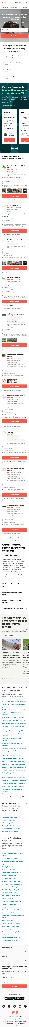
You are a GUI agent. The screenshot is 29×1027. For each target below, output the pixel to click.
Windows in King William (9, 898)
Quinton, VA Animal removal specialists (13, 707)
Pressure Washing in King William (11, 910)
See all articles (9, 635)
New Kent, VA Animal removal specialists (14, 701)
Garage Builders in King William (11, 926)
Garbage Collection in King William (12, 907)
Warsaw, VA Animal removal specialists (13, 778)
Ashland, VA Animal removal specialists (13, 770)
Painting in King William (9, 878)
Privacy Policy (18, 1016)
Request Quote (14, 196)
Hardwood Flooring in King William (12, 935)
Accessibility (14, 1019)
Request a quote (10, 140)
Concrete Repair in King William (11, 940)
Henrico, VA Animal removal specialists (13, 731)
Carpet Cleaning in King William (11, 929)
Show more (24, 226)
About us (4, 961)
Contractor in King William (9, 870)
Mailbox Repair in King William (11, 937)
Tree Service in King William (10, 858)
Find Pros (14, 36)
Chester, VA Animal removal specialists (13, 783)
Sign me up (14, 986)
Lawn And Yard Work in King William (12, 861)
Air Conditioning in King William (11, 895)
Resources (4, 956)
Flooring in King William (9, 893)
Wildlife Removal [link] (14, 7)
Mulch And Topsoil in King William (12, 887)
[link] (5, 134)
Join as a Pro (18, 2)
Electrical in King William (9, 875)
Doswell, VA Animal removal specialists (13, 786)
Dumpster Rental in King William (11, 881)
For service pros (6, 952)
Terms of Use (10, 1016)
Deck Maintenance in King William (12, 884)
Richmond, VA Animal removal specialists (14, 748)
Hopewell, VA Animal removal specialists (14, 797)
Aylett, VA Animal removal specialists (13, 717)
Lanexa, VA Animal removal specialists (13, 720)
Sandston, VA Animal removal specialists (14, 723)
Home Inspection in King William (11, 901)
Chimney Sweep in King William (11, 829)
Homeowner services (7, 947)
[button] (4, 191)
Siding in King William (8, 823)
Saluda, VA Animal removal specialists (13, 761)
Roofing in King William (8, 820)
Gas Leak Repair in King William (11, 932)
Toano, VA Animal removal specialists (13, 758)
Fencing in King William (8, 913)
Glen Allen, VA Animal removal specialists (14, 780)
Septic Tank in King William (10, 864)
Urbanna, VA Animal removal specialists (13, 764)
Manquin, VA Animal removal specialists (13, 704)
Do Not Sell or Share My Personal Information (14, 1021)
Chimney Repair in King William (11, 826)
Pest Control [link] (5, 7)
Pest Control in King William (10, 817)
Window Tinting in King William (11, 923)
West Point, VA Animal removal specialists (14, 710)
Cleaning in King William (9, 867)
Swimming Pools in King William (11, 872)
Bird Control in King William (10, 831)
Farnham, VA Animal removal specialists (14, 794)
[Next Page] (26, 538)
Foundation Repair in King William (12, 890)
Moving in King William (8, 920)
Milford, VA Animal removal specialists (13, 756)
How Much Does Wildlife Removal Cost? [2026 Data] (11, 657)
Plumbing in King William (9, 904)
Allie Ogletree (6, 652)
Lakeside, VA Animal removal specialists (14, 767)
